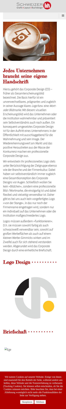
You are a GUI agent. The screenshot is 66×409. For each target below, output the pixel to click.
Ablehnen (40, 402)
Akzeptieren (27, 402)
